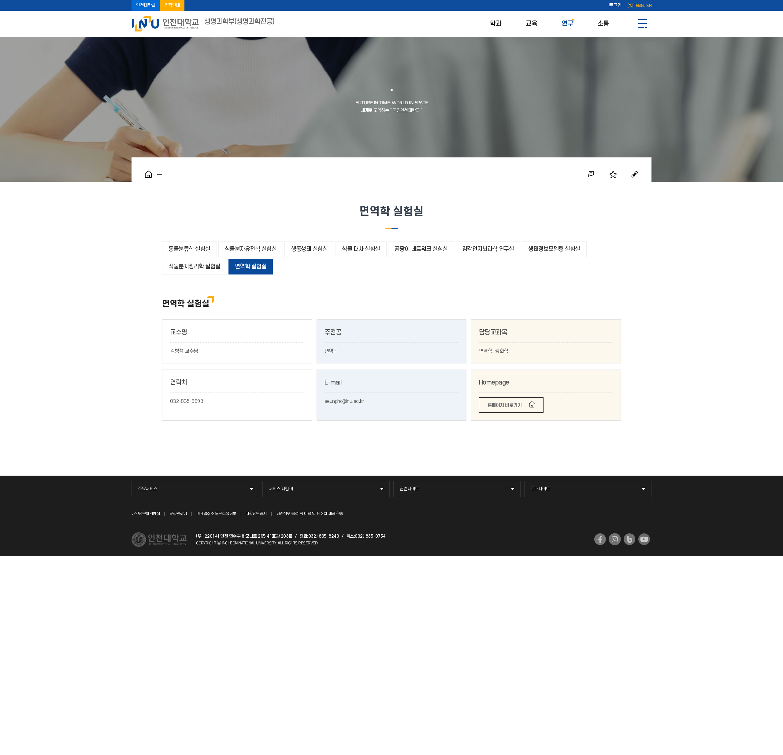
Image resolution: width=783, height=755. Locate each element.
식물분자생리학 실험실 (195, 266)
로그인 (615, 5)
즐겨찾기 (613, 174)
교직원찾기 (178, 513)
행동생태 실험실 (309, 249)
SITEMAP (642, 24)
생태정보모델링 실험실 (554, 249)
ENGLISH (644, 5)
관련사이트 (409, 489)
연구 (567, 23)
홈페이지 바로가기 (505, 405)
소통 (603, 23)
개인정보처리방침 (146, 513)
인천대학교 (145, 5)
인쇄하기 (591, 174)
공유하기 (634, 174)
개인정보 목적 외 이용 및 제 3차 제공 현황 (309, 513)
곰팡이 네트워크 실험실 (421, 249)
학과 (495, 23)
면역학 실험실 (251, 266)
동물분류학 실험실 (189, 249)
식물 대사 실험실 (361, 249)
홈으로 (148, 174)
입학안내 (172, 5)
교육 (531, 23)
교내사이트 (540, 489)
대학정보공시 (256, 513)
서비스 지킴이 (281, 489)
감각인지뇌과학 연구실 (488, 249)
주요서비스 (147, 489)
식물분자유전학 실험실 (251, 249)
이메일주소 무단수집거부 (216, 513)
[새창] (600, 539)
